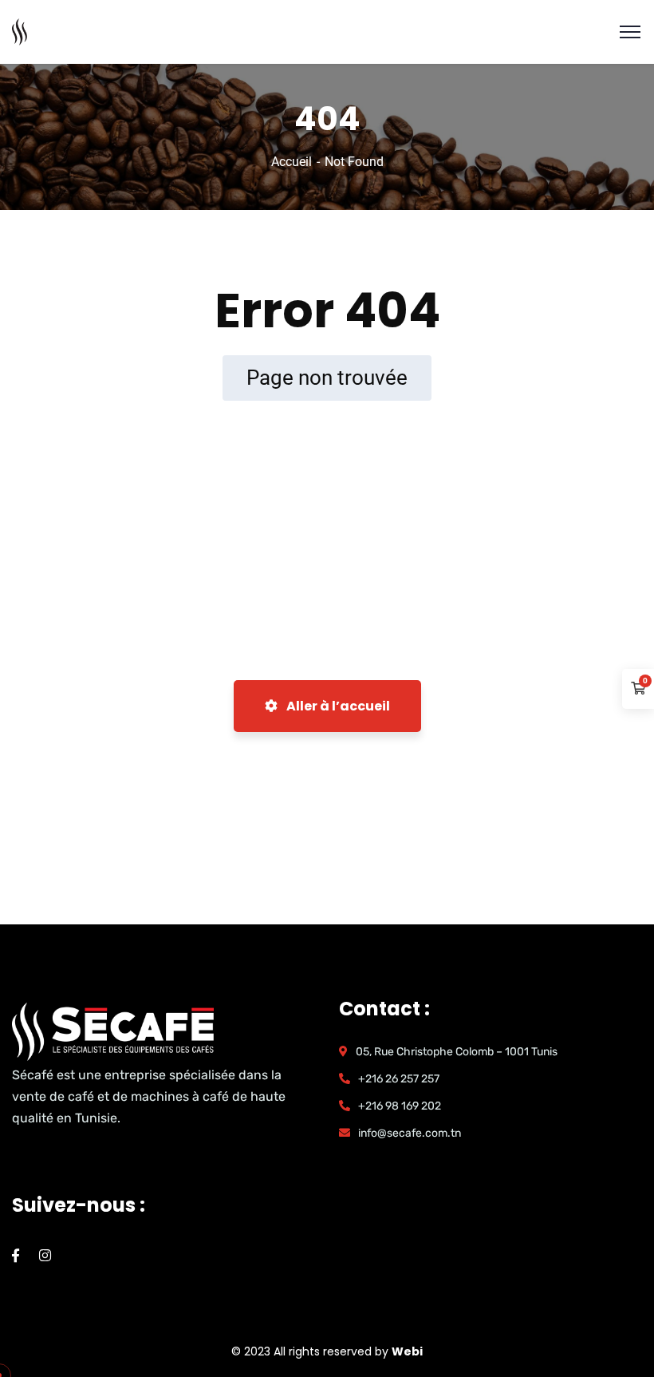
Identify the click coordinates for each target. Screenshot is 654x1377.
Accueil (291, 161)
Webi (407, 1351)
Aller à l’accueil (337, 706)
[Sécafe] (21, 30)
